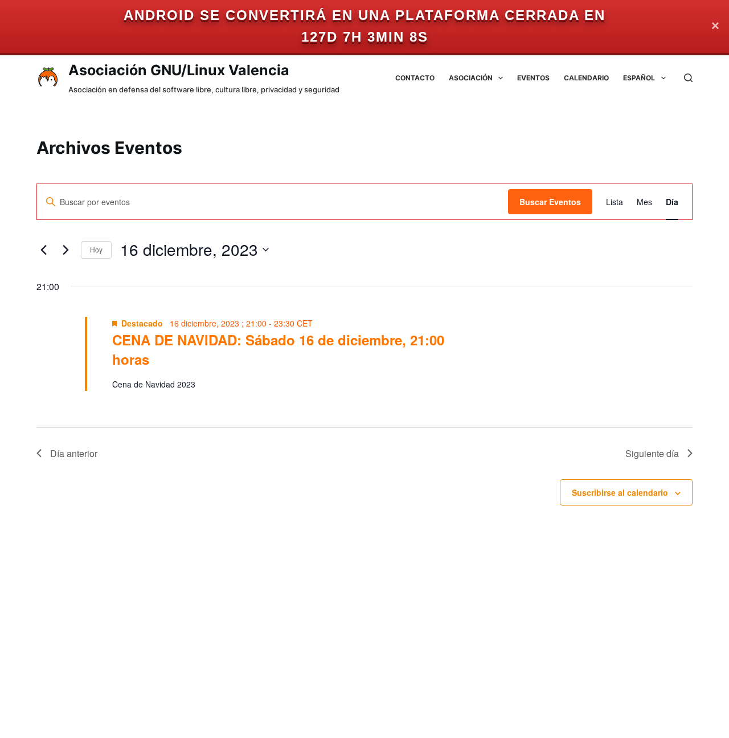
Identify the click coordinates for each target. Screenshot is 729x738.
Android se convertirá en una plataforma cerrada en (364, 15)
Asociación (471, 78)
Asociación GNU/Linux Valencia (178, 70)
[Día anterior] (43, 249)
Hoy (96, 249)
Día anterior (73, 453)
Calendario (586, 78)
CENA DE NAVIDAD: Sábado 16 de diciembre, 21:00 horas (278, 349)
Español (639, 78)
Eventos (533, 78)
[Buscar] (688, 78)
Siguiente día (652, 453)
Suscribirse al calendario (620, 492)
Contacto (415, 78)
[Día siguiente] (65, 249)
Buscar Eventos (550, 201)
